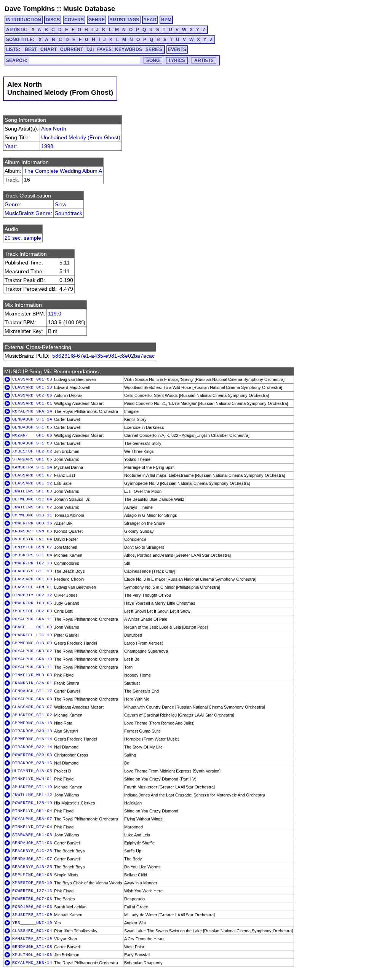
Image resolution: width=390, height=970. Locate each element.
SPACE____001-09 (32, 627)
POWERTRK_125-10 (32, 803)
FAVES (104, 49)
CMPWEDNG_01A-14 (32, 739)
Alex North (53, 129)
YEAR (150, 19)
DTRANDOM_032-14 (32, 747)
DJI (90, 49)
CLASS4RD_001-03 (32, 379)
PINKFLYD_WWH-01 (32, 779)
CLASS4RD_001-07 (32, 475)
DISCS (53, 19)
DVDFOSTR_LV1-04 (32, 539)
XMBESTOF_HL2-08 (32, 611)
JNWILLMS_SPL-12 (32, 795)
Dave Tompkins (30, 9)
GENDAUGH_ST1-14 (32, 419)
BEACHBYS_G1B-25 (32, 867)
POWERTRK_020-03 (32, 755)
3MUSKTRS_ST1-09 (32, 915)
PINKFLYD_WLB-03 (32, 675)
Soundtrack (68, 213)
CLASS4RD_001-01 (32, 403)
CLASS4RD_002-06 (32, 395)
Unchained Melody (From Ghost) (80, 137)
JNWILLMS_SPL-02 (32, 507)
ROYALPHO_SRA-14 (32, 411)
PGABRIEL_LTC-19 (32, 635)
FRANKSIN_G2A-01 (32, 683)
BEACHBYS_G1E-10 (32, 571)
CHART (48, 49)
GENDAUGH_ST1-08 (32, 947)
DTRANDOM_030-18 (32, 731)
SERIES (153, 49)
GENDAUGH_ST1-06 (32, 843)
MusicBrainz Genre (28, 213)
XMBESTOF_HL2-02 (32, 451)
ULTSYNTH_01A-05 (32, 771)
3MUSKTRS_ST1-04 (32, 555)
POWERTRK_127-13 (32, 891)
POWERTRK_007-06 (32, 899)
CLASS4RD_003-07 (32, 707)
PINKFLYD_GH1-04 (32, 811)
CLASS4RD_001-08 (32, 579)
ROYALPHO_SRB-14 (32, 962)
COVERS (74, 19)
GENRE (96, 19)
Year (10, 146)
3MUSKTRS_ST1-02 (32, 715)
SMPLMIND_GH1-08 (32, 875)
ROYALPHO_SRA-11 (32, 619)
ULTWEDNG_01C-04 (32, 499)
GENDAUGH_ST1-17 (32, 691)
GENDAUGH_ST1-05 (32, 427)
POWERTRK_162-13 (32, 563)
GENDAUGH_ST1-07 (32, 859)
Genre (12, 204)
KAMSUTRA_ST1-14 (32, 467)
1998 (47, 146)
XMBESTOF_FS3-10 (32, 883)
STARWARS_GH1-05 (32, 459)
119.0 (54, 314)
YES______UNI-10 (32, 923)
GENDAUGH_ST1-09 (32, 443)
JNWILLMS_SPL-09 (32, 491)
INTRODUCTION (23, 19)
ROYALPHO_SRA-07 (32, 819)
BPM (166, 19)
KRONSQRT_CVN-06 (32, 531)
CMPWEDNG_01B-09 (32, 643)
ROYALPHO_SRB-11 (32, 667)
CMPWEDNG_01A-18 (32, 723)
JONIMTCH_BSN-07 (32, 547)
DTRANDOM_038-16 (32, 763)
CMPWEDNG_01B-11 (32, 515)
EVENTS (177, 49)
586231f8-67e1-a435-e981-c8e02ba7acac (103, 356)
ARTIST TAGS (124, 19)
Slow (60, 204)
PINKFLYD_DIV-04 (32, 827)
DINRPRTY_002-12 (32, 595)
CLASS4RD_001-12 (32, 483)
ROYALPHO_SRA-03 (32, 699)
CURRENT (71, 49)
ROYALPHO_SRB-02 (32, 651)
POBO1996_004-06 (32, 907)
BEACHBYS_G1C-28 (32, 851)
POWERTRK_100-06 (32, 603)
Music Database (89, 9)
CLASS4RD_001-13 (32, 387)
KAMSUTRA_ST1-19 (32, 939)
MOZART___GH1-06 (32, 435)
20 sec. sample (23, 238)
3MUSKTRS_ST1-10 (32, 787)
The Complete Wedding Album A (63, 171)
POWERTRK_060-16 (32, 523)
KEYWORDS (128, 49)
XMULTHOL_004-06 (32, 954)
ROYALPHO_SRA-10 (32, 659)
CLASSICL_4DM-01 (32, 587)
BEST (31, 49)
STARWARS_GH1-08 (32, 835)
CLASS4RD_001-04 (32, 931)
